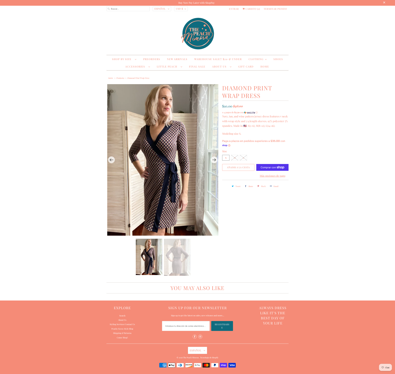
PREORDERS (151, 59)
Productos (120, 78)
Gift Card (246, 66)
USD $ (179, 8)
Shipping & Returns (122, 333)
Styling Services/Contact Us (122, 324)
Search (122, 315)
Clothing (256, 59)
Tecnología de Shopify (209, 357)
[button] (255, 112)
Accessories (136, 66)
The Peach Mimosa (191, 357)
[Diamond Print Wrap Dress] (162, 160)
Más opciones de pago (272, 175)
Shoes (278, 59)
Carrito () (252, 8)
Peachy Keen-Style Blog (122, 328)
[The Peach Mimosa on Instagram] (200, 337)
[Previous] (111, 159)
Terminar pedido (275, 8)
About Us (220, 66)
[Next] (214, 159)
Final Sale (197, 66)
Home (264, 66)
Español (160, 8)
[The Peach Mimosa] (197, 34)
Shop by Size (122, 59)
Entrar (234, 8)
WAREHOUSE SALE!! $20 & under (218, 59)
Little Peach (168, 66)
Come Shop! (122, 337)
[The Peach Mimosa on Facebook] (195, 337)
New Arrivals (177, 59)
